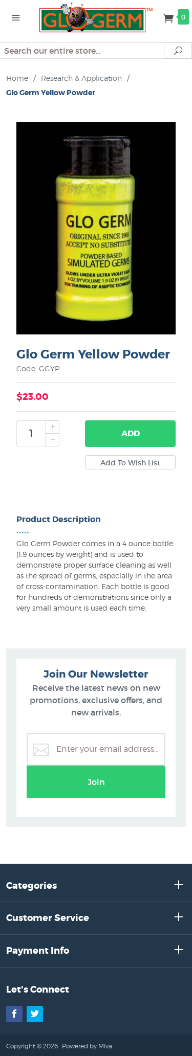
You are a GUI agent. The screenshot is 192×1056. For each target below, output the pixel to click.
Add (130, 433)
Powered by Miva (87, 1046)
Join (96, 782)
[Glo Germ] (96, 16)
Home (17, 78)
